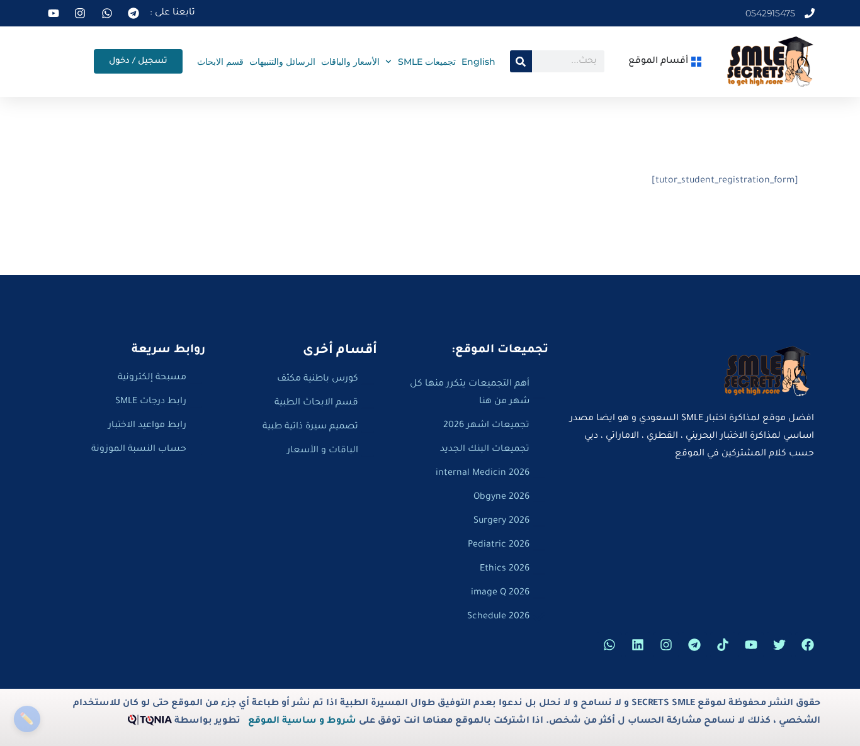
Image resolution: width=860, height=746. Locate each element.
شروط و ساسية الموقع (302, 721)
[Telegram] (694, 644)
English (478, 61)
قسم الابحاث (220, 61)
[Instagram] (666, 644)
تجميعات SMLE (427, 61)
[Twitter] (779, 644)
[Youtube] (751, 644)
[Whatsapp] (609, 644)
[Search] (521, 61)
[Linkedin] (637, 644)
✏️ (27, 718)
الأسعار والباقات (350, 61)
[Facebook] (807, 644)
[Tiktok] (722, 644)
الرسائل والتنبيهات (282, 61)
